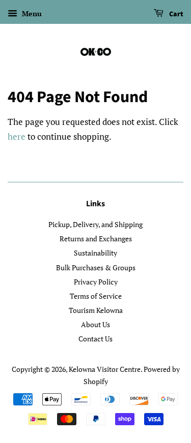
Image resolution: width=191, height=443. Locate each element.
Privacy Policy (96, 282)
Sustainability (95, 253)
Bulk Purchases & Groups (95, 267)
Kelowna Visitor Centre (105, 369)
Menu (31, 13)
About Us (95, 324)
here (16, 136)
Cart (175, 14)
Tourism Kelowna (96, 310)
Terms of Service (96, 296)
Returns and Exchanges (96, 238)
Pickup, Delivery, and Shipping (95, 224)
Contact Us (95, 338)
